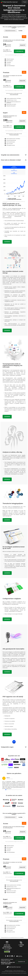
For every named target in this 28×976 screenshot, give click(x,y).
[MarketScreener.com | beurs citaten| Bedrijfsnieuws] (9, 2)
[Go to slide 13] (16, 789)
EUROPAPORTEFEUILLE (14, 167)
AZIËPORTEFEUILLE (14, 173)
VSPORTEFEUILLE (14, 170)
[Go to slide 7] (11, 789)
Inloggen (25, 1)
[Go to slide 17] (20, 789)
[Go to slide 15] (18, 789)
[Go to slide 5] (9, 789)
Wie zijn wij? (21, 970)
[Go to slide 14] (17, 789)
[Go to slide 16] (19, 789)
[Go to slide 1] (5, 789)
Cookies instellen (16, 970)
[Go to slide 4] (8, 789)
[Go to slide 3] (7, 789)
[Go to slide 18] (21, 789)
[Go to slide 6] (10, 789)
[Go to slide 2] (6, 789)
